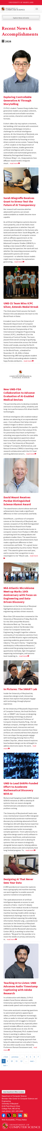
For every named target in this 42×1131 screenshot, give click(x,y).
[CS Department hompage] (21, 1125)
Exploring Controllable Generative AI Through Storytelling (18, 100)
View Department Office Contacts (13, 1092)
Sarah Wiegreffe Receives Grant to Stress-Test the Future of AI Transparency (19, 201)
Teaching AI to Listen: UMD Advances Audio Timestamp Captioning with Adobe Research (21, 988)
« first (5, 1057)
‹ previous (14, 1057)
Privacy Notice (21, 1119)
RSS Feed (25, 1115)
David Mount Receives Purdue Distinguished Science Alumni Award (17, 501)
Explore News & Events (21, 18)
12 (21, 1061)
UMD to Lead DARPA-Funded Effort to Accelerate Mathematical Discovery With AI (21, 788)
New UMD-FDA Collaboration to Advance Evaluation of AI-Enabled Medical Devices (19, 394)
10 (12, 1061)
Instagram (14, 1115)
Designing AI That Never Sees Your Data (18, 880)
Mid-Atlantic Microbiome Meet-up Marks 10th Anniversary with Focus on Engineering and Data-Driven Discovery (20, 595)
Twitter (9, 1115)
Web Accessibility (8, 1119)
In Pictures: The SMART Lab (20, 689)
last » (5, 1065)
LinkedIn (20, 1115)
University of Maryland (21, 2)
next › (32, 1061)
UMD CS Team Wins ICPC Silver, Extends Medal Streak (21, 305)
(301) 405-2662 (17, 1111)
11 (17, 1061)
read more (14, 163)
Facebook (3, 1115)
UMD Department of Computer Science (17, 9)
